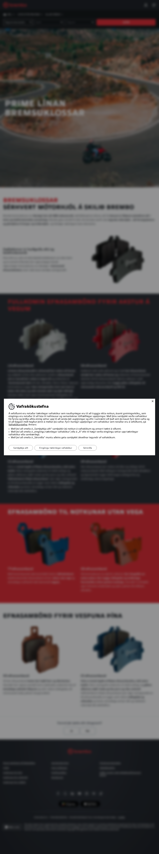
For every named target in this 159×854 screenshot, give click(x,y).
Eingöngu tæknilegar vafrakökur (55, 448)
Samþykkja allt (20, 448)
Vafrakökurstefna (18, 424)
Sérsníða (87, 448)
